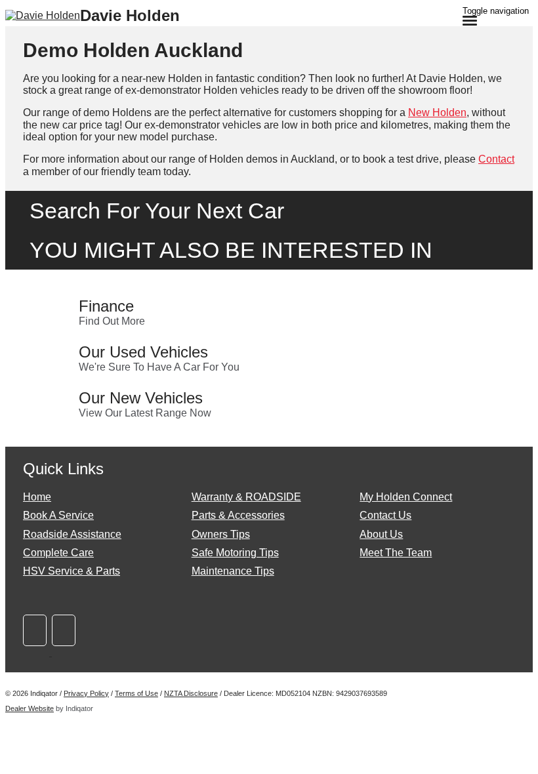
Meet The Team (396, 552)
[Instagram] (65, 652)
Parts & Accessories (238, 515)
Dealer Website (29, 708)
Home (37, 496)
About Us (381, 534)
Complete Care (58, 552)
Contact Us (385, 515)
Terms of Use (136, 693)
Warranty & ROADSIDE (246, 496)
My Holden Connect (406, 496)
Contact (496, 159)
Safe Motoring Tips (235, 552)
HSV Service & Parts (71, 571)
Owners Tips (221, 534)
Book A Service (58, 515)
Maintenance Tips (233, 571)
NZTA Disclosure (191, 693)
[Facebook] (37, 652)
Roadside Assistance (72, 534)
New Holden (437, 112)
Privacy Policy (86, 693)
